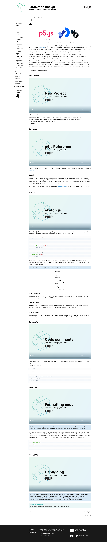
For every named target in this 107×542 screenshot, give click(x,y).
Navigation (19, 23)
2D (17, 30)
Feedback (31, 529)
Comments (20, 44)
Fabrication (19, 74)
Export (18, 53)
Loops (18, 58)
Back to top (85, 515)
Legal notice (32, 530)
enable (46, 498)
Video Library (20, 86)
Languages (19, 90)
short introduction (63, 186)
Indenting (19, 46)
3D (17, 71)
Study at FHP (47, 533)
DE (17, 92)
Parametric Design (33, 17)
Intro (17, 25)
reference (31, 170)
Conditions (20, 60)
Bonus (18, 76)
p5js (18, 34)
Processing (42, 47)
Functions (19, 67)
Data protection (33, 532)
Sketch (19, 41)
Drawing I (19, 51)
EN (19, 92)
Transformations (21, 65)
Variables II (20, 63)
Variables (19, 56)
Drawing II (19, 62)
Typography (20, 55)
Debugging (20, 48)
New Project (20, 37)
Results (18, 83)
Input (18, 69)
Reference (19, 39)
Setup (18, 28)
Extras (18, 78)
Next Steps (19, 81)
